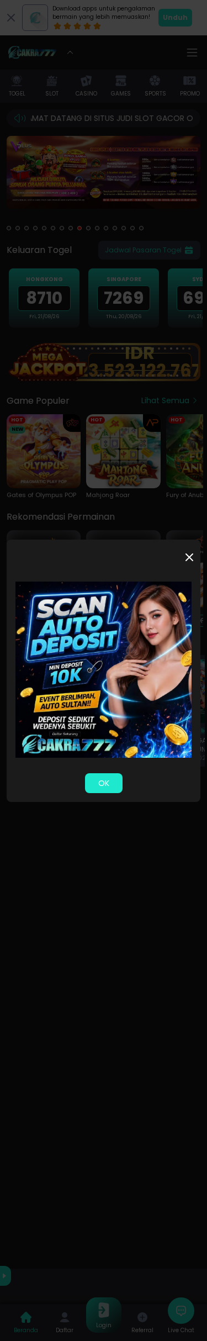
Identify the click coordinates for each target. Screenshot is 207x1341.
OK (103, 783)
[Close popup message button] (189, 557)
